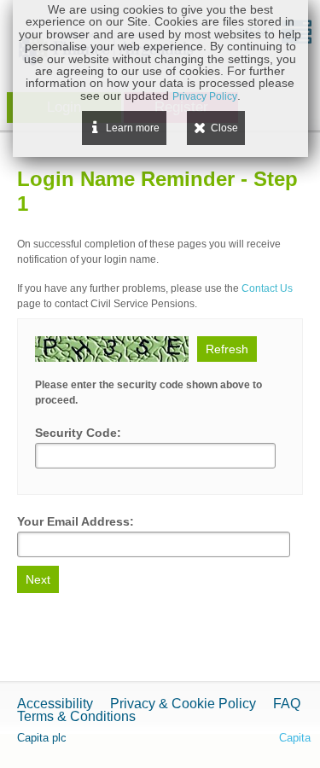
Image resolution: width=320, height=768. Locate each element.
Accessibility (55, 703)
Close (224, 128)
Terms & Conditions (76, 716)
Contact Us (267, 288)
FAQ (286, 703)
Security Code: (78, 432)
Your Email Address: (75, 521)
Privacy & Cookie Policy (183, 703)
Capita (295, 738)
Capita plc (42, 738)
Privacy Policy (204, 96)
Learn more (133, 128)
